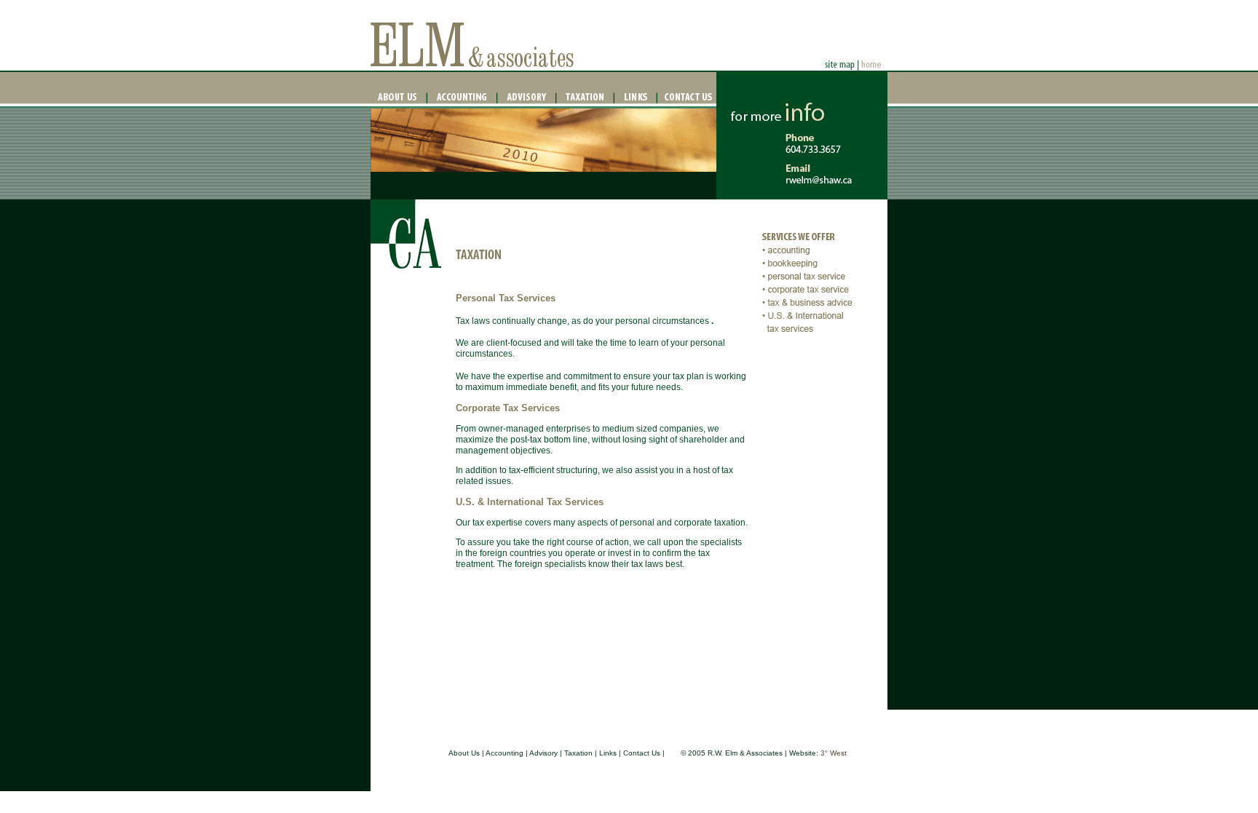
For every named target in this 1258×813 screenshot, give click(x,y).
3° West (833, 753)
